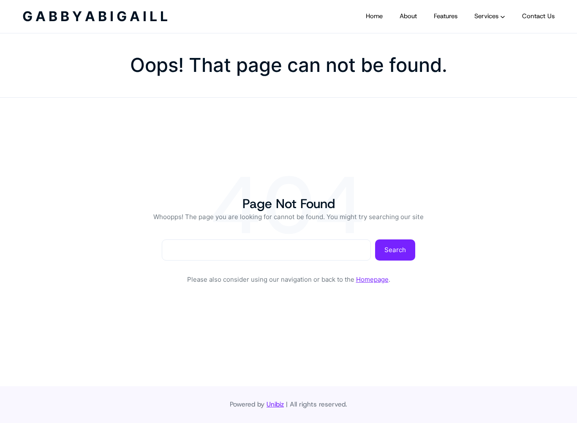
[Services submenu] (502, 16)
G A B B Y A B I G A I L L (95, 16)
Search (395, 250)
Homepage (372, 279)
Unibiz (275, 404)
